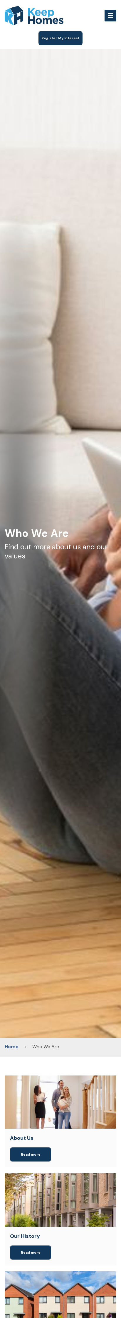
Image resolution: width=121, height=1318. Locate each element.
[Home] (52, 15)
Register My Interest (60, 38)
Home (12, 1046)
